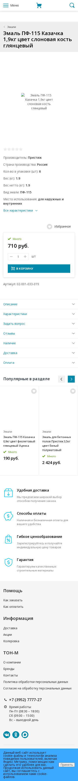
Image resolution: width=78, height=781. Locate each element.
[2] (9, 149)
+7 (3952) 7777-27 (25, 699)
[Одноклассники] (15, 734)
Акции (7, 634)
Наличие (9, 343)
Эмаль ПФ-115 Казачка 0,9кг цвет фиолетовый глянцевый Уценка (19, 441)
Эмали (11, 27)
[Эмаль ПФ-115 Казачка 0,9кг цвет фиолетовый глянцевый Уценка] (19, 407)
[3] (13, 149)
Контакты (10, 675)
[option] (19, 430)
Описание (10, 304)
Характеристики (15, 314)
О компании (12, 662)
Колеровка (11, 641)
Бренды (8, 669)
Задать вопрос (14, 324)
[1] (5, 149)
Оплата (8, 363)
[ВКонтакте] (6, 734)
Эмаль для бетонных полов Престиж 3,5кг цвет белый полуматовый (56, 443)
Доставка (10, 353)
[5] (21, 149)
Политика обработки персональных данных (35, 682)
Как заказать (13, 600)
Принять (66, 765)
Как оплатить (13, 607)
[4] (17, 149)
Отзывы (9, 333)
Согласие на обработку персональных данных (37, 688)
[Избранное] (34, 391)
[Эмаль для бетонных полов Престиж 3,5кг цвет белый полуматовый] (58, 407)
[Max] (24, 734)
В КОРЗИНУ (24, 268)
